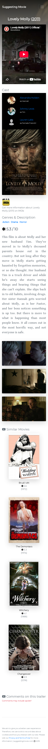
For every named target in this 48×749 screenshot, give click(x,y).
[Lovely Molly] (24, 162)
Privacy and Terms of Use (19, 738)
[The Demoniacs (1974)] (24, 520)
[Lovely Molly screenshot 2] (24, 381)
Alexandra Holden (29, 98)
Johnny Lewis (27, 109)
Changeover (24, 674)
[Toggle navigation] (42, 7)
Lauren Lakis (26, 120)
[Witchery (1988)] (24, 584)
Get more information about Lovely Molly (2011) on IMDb (21, 209)
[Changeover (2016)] (24, 647)
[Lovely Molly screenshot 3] (24, 408)
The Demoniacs (24, 546)
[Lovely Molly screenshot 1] (24, 353)
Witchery (24, 610)
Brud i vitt (24, 483)
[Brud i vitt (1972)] (24, 456)
